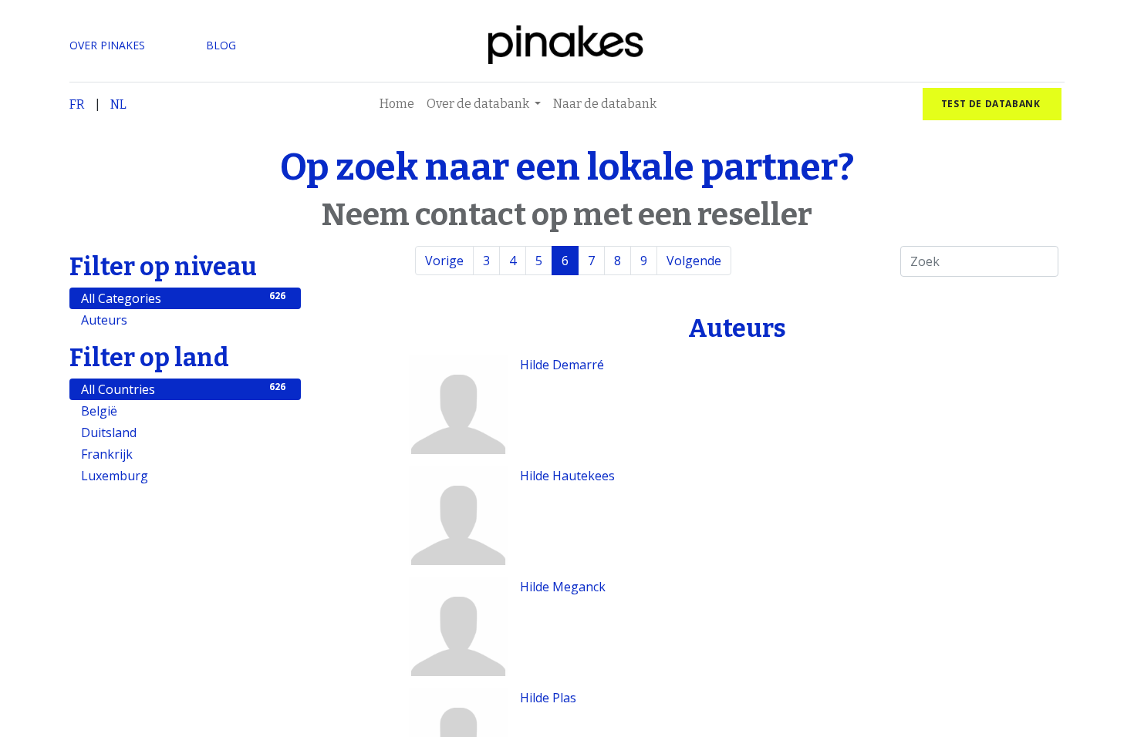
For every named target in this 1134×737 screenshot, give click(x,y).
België (183, 410)
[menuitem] (396, 104)
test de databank (992, 103)
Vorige (444, 260)
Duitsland (183, 432)
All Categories (183, 298)
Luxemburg (183, 475)
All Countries (183, 389)
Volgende (694, 260)
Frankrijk (183, 454)
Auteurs (183, 319)
